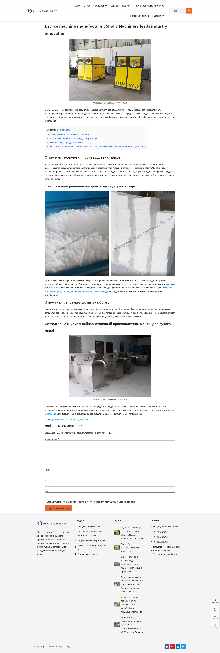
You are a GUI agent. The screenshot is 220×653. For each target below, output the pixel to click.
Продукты (98, 5)
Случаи (115, 5)
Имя (47, 470)
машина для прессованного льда (92, 291)
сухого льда (50, 414)
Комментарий (52, 439)
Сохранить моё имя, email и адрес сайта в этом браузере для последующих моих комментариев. (92, 502)
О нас (87, 5)
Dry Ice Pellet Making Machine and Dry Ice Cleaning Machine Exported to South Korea (132, 533)
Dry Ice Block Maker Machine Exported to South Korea (130, 547)
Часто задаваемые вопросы (149, 5)
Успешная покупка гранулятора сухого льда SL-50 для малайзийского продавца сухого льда (131, 604)
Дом (78, 5)
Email (48, 480)
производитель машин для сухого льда (69, 419)
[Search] (189, 11)
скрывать (65, 129)
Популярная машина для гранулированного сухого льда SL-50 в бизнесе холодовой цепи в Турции (132, 584)
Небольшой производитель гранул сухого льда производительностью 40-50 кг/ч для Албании (132, 624)
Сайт (47, 491)
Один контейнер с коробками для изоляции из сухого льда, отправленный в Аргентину (131, 564)
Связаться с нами (139, 16)
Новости (126, 5)
